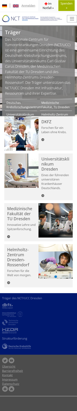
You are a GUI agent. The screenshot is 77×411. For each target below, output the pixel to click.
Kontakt (7, 375)
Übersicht (8, 367)
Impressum (10, 379)
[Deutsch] (4, 5)
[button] (48, 5)
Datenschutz (10, 384)
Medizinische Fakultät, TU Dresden (55, 105)
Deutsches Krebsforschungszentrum (21, 105)
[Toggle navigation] (72, 18)
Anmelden (28, 6)
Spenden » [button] (67, 5)
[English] (16, 5)
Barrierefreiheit (12, 371)
